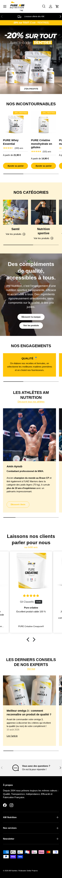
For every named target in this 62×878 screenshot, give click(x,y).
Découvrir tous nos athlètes (31, 401)
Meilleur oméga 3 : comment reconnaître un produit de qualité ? (29, 712)
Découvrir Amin (18, 504)
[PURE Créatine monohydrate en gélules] (43, 123)
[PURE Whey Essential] (15, 123)
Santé (15, 229)
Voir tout (31, 668)
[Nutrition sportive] (43, 212)
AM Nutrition (13, 871)
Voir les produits (31, 325)
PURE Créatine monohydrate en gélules (41, 144)
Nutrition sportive (43, 231)
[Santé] (15, 212)
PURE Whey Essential (11, 142)
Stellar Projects (32, 871)
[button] (57, 6)
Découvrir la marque (31, 317)
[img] (31, 596)
